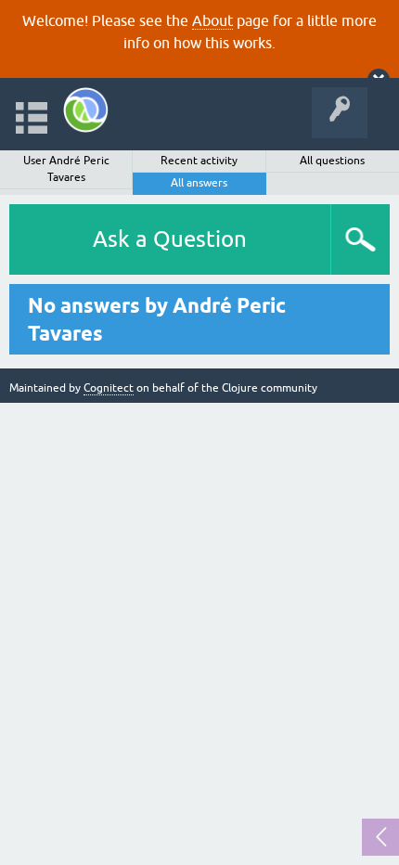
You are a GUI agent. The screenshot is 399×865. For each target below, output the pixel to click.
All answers (199, 182)
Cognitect (109, 387)
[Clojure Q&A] (86, 110)
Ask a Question (170, 239)
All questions (332, 160)
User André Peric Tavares (66, 169)
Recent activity (199, 160)
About (212, 20)
